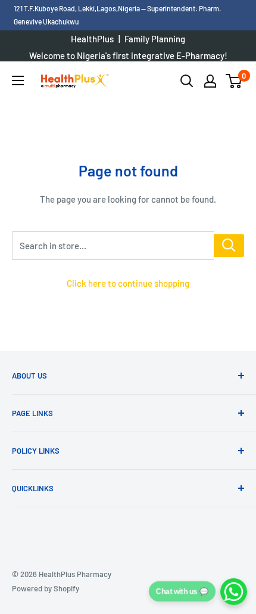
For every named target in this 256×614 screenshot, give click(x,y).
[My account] (210, 81)
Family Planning (154, 38)
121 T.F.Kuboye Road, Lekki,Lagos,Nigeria (77, 8)
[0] (234, 81)
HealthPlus (92, 38)
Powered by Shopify (45, 588)
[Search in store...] (229, 245)
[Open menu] (18, 80)
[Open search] (186, 81)
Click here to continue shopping (128, 283)
